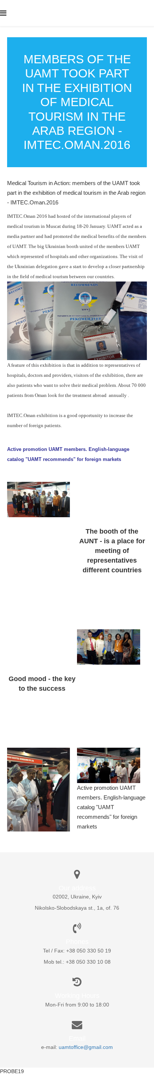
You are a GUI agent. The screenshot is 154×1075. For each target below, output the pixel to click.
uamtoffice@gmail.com (86, 1047)
